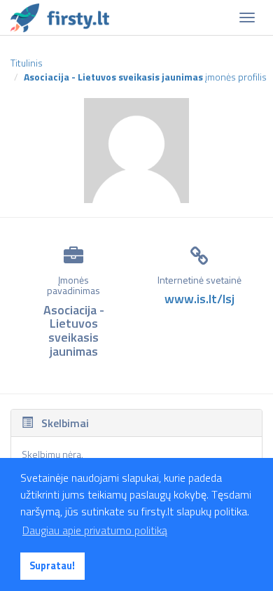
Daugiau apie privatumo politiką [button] (94, 530)
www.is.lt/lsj (199, 298)
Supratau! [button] (52, 565)
